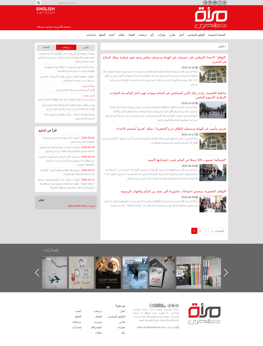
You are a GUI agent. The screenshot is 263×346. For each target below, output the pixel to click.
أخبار (181, 34)
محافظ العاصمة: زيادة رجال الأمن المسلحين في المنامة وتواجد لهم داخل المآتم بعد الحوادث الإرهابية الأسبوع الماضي (167, 95)
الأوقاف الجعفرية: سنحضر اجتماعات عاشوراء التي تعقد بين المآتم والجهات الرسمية (173, 191)
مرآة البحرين (211, 17)
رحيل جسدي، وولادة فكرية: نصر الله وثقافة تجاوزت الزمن (66, 97)
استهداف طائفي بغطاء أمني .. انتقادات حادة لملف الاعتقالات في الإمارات (67, 172)
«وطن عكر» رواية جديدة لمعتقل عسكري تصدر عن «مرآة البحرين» (192, 267)
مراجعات (76, 321)
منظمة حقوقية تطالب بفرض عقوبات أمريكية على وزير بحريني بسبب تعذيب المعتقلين (67, 78)
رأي (152, 34)
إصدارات (91, 34)
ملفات (121, 34)
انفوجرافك (96, 327)
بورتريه (98, 321)
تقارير (172, 34)
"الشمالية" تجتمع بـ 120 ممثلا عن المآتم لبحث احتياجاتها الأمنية (187, 160)
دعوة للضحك (58, 260)
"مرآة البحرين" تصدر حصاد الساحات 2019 (219, 264)
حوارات (162, 34)
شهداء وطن (112, 260)
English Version (46, 10)
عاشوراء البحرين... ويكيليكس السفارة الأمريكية (139, 264)
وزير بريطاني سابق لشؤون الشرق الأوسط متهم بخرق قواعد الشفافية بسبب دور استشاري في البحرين (68, 107)
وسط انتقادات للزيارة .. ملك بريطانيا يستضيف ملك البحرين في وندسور (69, 116)
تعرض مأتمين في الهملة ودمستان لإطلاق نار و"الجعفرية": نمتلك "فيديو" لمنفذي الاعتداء (171, 128)
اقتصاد (131, 34)
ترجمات (142, 34)
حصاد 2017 (165, 260)
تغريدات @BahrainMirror (81, 205)
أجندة (112, 34)
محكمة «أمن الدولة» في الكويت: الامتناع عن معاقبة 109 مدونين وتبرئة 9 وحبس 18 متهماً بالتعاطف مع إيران (67, 160)
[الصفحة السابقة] (206, 231)
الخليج (102, 34)
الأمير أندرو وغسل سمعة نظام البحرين (75, 88)
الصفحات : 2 (217, 230)
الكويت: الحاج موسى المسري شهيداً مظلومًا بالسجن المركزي (69, 139)
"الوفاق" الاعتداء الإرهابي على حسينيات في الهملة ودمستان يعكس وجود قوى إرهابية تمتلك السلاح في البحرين (164, 59)
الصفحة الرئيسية (216, 34)
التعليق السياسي (196, 34)
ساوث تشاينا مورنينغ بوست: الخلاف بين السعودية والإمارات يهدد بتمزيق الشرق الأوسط (69, 69)
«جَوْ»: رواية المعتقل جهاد (84, 262)
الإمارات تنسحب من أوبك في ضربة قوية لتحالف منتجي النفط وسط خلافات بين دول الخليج (67, 149)
